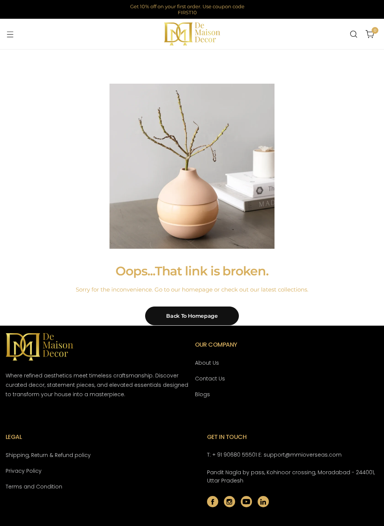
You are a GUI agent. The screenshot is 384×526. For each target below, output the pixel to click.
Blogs (202, 394)
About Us (207, 363)
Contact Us (210, 378)
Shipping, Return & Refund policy (48, 455)
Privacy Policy (24, 471)
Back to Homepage (192, 316)
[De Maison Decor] (192, 34)
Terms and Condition (34, 486)
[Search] (353, 34)
